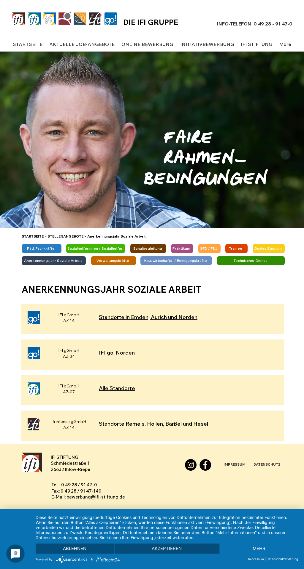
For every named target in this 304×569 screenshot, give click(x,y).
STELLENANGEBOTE (65, 236)
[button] (82, 44)
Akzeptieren (167, 548)
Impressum (256, 559)
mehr (259, 548)
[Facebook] (205, 465)
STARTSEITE (33, 236)
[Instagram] (191, 465)
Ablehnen (74, 548)
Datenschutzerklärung (282, 559)
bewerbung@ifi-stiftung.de (95, 497)
